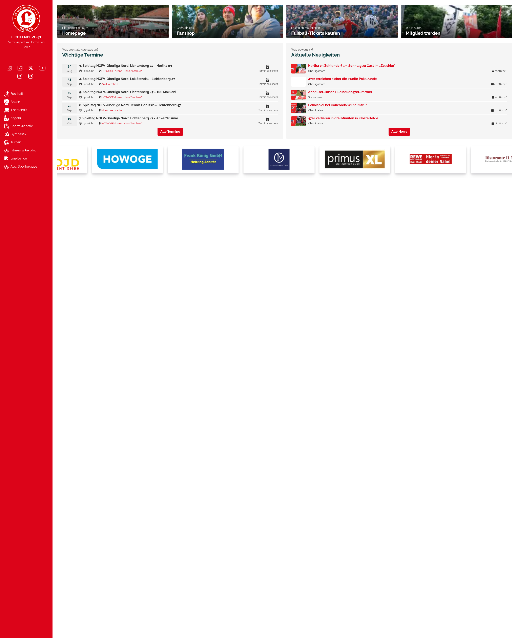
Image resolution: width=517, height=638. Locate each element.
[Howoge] (95, 159)
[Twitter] (31, 68)
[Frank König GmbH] (171, 159)
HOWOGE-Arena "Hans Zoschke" (121, 70)
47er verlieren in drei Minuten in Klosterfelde (343, 118)
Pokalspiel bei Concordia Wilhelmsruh (338, 105)
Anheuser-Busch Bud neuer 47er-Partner (340, 92)
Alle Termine (170, 131)
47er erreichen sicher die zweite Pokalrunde (342, 79)
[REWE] (398, 159)
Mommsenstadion (112, 110)
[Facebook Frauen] (20, 68)
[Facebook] (9, 68)
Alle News (399, 131)
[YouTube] (42, 68)
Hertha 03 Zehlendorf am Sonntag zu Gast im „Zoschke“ (351, 66)
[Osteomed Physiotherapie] (247, 159)
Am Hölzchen (109, 84)
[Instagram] (20, 76)
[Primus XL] (322, 159)
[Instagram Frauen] (31, 76)
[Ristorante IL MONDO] (474, 159)
